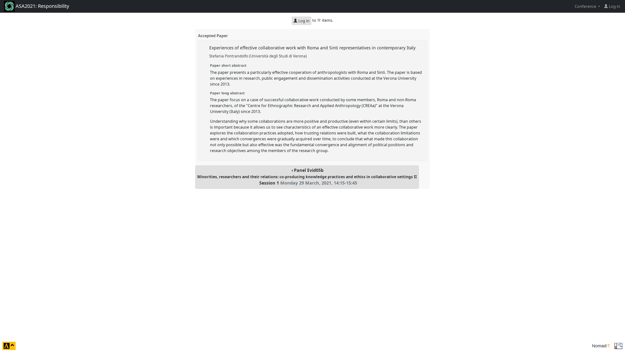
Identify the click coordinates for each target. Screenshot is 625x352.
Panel (307, 176)
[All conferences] (618, 345)
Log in (303, 20)
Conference (586, 6)
